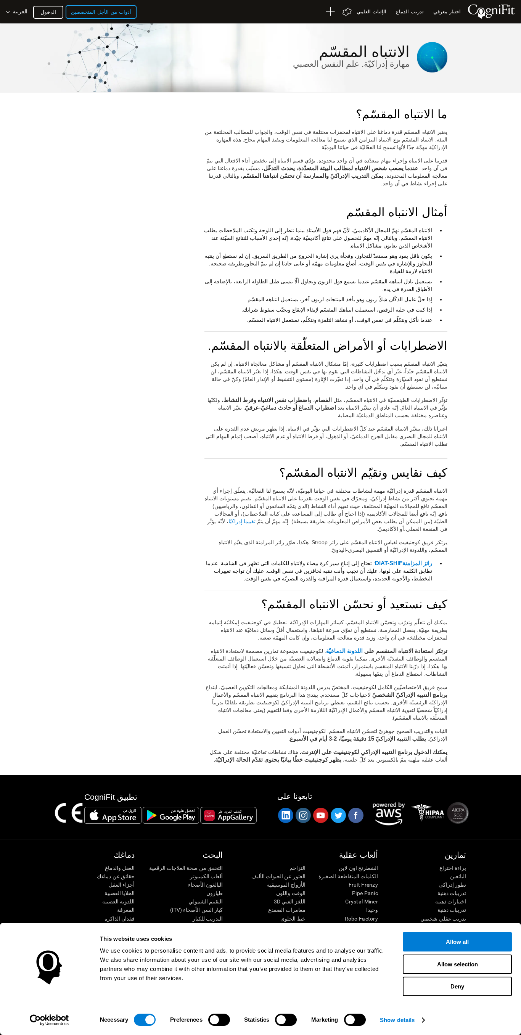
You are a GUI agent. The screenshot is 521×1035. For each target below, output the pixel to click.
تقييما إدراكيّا (242, 521)
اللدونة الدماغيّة (344, 651)
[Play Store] (171, 815)
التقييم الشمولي (205, 901)
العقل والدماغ (120, 868)
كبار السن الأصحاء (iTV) (196, 910)
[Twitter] (338, 815)
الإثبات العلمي (371, 11)
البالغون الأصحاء (205, 885)
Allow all (457, 942)
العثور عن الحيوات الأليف (278, 876)
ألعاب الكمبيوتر (206, 876)
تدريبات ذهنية (451, 893)
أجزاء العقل (122, 885)
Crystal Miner (361, 901)
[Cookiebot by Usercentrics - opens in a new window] (49, 1020)
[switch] (219, 1020)
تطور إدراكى (452, 885)
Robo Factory (361, 919)
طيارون (214, 893)
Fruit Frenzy (363, 885)
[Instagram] (303, 815)
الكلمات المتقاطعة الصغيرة (348, 876)
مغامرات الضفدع (286, 910)
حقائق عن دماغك (116, 876)
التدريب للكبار (208, 919)
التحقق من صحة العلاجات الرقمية (186, 868)
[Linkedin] (285, 815)
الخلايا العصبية (120, 893)
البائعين (458, 876)
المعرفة (126, 910)
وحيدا (372, 910)
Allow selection (457, 964)
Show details (397, 1020)
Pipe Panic (365, 893)
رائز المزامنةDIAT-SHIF (403, 563)
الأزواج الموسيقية (286, 885)
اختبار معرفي (447, 11)
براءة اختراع (452, 868)
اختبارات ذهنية (450, 901)
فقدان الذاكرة (120, 919)
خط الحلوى (292, 919)
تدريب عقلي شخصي (443, 919)
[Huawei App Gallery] (228, 815)
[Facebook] (355, 815)
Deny (457, 986)
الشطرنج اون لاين (358, 868)
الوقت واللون (290, 893)
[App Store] (113, 815)
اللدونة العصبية (118, 901)
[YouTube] (320, 815)
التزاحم (297, 868)
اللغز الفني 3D (289, 901)
